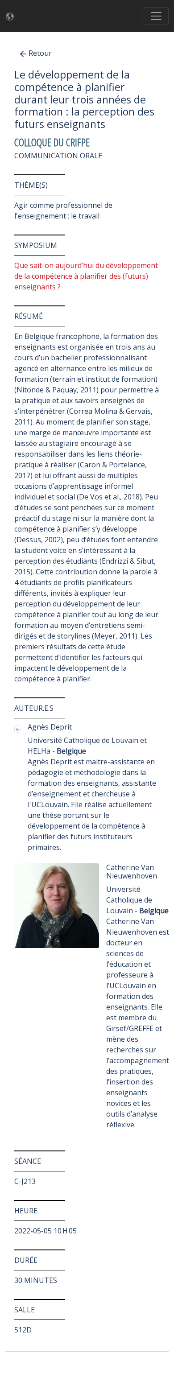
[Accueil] (12, 16)
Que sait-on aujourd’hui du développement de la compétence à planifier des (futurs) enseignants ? (86, 276)
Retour (40, 53)
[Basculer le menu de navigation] (156, 16)
